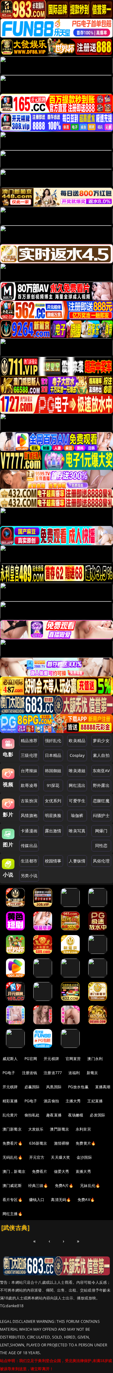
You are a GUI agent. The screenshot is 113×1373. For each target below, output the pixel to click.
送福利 (74, 1072)
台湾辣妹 (29, 770)
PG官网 (30, 1058)
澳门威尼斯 (12, 1185)
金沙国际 (84, 1157)
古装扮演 (29, 801)
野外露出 (101, 785)
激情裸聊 (61, 1143)
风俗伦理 (101, 861)
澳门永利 (95, 1058)
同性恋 (101, 845)
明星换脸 (53, 815)
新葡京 (92, 1072)
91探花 (53, 785)
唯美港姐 (77, 770)
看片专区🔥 (13, 1199)
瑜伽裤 (77, 815)
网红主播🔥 (13, 1213)
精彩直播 (10, 1101)
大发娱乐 (36, 1129)
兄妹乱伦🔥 (90, 1185)
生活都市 (29, 861)
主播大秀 (73, 1101)
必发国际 (97, 1115)
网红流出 (77, 785)
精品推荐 (29, 740)
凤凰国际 (54, 1087)
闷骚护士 (101, 815)
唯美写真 (77, 831)
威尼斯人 (10, 1058)
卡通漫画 (29, 831)
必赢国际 (32, 1087)
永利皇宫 (83, 1129)
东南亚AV (101, 770)
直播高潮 (102, 1087)
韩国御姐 (53, 770)
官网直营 (73, 1058)
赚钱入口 (37, 1199)
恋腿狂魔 (101, 801)
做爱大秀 (61, 1171)
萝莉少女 (101, 740)
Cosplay (77, 755)
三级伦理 (29, 755)
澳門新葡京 (59, 1129)
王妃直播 (95, 1101)
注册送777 (53, 1072)
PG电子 (9, 1072)
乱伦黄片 (10, 1115)
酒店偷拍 (51, 1101)
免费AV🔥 (86, 1199)
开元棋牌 (51, 1058)
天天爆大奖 (60, 1157)
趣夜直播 (54, 1115)
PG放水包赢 (78, 1087)
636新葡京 (38, 1143)
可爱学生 (77, 801)
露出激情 (53, 831)
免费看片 (39, 1171)
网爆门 (101, 831)
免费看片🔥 (13, 1143)
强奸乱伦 (53, 740)
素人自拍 (101, 755)
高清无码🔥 (61, 1199)
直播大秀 (83, 1171)
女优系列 (53, 801)
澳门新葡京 (12, 1129)
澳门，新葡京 (14, 1171)
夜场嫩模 (75, 1115)
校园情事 (53, 861)
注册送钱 (29, 1072)
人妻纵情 (77, 861)
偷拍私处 (32, 1115)
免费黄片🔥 (86, 1143)
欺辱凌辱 (29, 785)
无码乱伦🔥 (13, 1157)
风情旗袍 (29, 815)
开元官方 (37, 1157)
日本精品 (53, 755)
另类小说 (29, 875)
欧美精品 (77, 740)
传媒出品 (29, 845)
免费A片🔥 (64, 1185)
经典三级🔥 (38, 1185)
